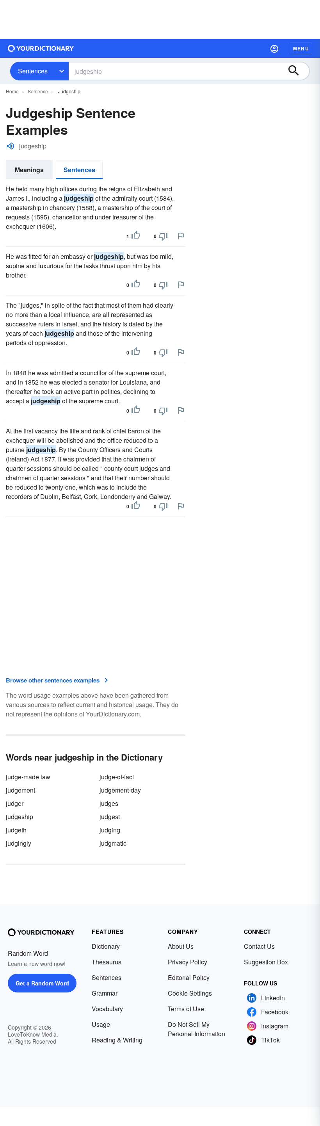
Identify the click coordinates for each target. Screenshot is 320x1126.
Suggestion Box (266, 961)
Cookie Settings (190, 993)
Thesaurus (106, 961)
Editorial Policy (189, 977)
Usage (101, 1024)
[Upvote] (135, 236)
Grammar (104, 993)
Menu (301, 48)
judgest (110, 816)
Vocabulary (107, 1008)
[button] (274, 48)
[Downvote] (163, 236)
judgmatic (113, 843)
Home (12, 91)
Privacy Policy (187, 961)
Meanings (29, 169)
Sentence (38, 91)
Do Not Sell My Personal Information (196, 1029)
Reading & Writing (117, 1039)
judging (110, 829)
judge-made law (28, 776)
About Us (181, 946)
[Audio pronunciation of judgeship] (10, 146)
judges (109, 803)
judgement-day (120, 790)
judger (14, 803)
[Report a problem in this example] (180, 236)
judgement (20, 790)
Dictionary (106, 946)
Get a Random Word (42, 983)
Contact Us (259, 946)
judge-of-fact (117, 776)
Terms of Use (186, 1008)
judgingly (18, 843)
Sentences (33, 70)
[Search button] (297, 71)
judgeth (16, 829)
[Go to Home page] (41, 48)
